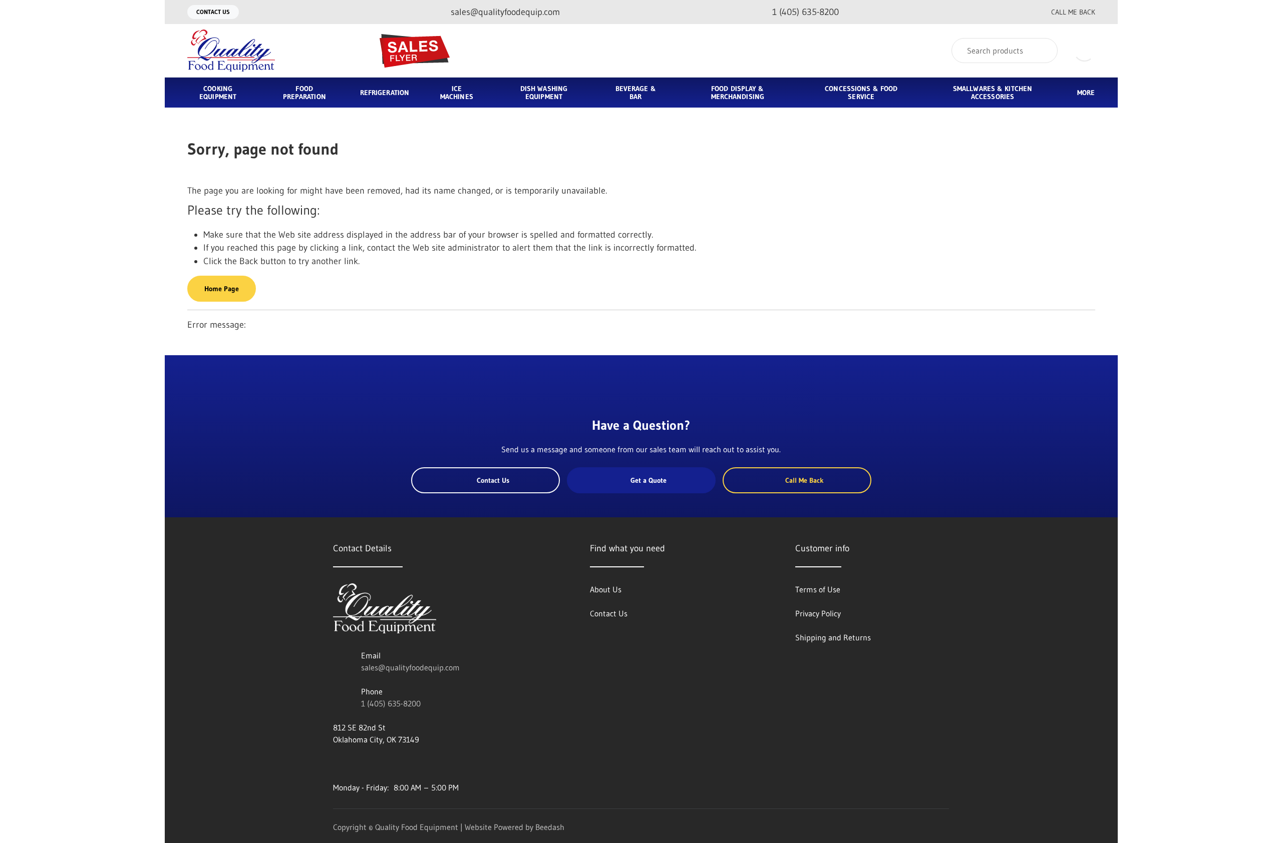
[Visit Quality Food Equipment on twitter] (358, 763)
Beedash (549, 827)
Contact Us (213, 12)
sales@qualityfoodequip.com (410, 667)
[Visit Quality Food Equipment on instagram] (379, 763)
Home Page (221, 288)
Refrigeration (384, 92)
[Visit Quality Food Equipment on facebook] (337, 763)
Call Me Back (1073, 12)
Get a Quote (648, 480)
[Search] (1043, 50)
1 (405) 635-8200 (391, 703)
